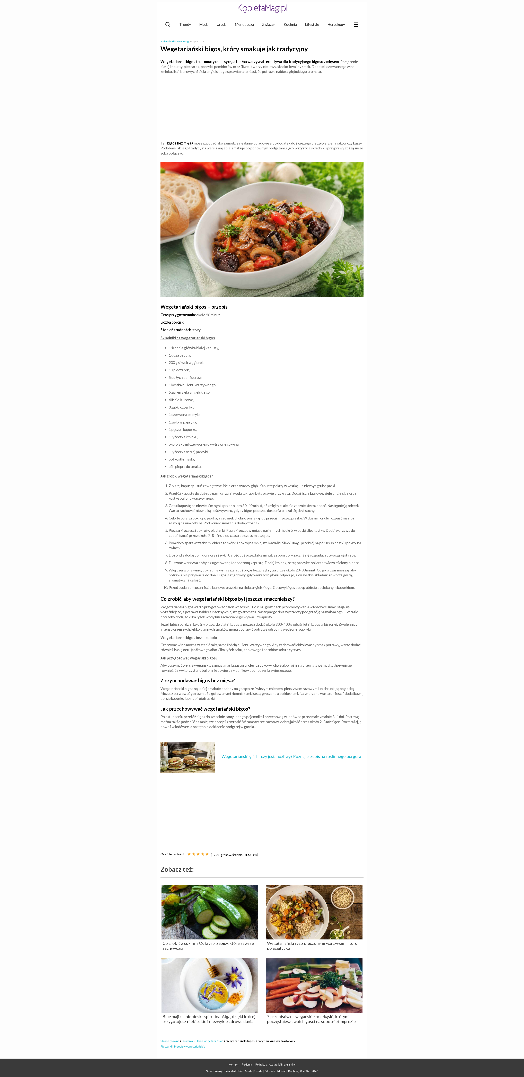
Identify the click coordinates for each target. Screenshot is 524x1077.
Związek (269, 24)
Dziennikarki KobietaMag (175, 41)
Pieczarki (166, 1046)
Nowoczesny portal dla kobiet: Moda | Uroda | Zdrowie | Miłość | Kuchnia (252, 1071)
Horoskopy (336, 24)
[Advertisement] (262, 106)
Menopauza (244, 24)
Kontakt (233, 1064)
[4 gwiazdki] (203, 854)
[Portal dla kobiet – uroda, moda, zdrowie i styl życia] (262, 8)
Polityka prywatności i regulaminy (275, 1064)
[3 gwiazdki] (198, 854)
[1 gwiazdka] (189, 854)
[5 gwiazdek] (207, 854)
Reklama (247, 1064)
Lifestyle (312, 24)
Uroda (222, 24)
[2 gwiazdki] (194, 854)
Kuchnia (290, 24)
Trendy (185, 24)
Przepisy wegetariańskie (189, 1046)
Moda (204, 24)
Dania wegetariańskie (209, 1041)
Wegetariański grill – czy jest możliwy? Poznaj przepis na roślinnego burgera (291, 756)
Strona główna (169, 1041)
